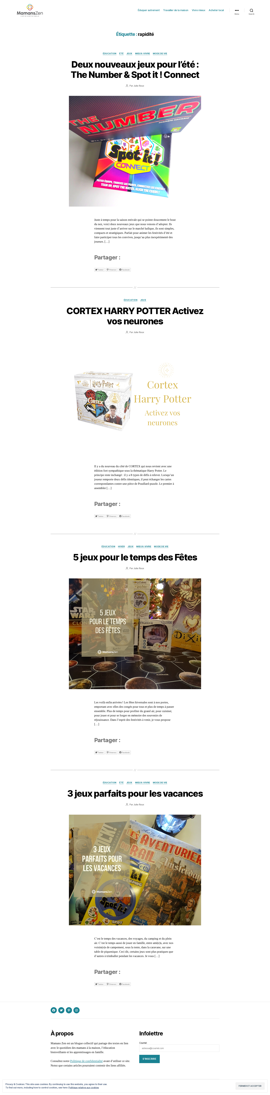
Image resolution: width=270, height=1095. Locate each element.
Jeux (129, 53)
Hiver (121, 546)
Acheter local (216, 10)
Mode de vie (160, 53)
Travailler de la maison (175, 10)
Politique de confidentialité (86, 1061)
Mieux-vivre (142, 53)
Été (121, 53)
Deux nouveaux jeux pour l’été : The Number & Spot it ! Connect (135, 69)
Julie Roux (138, 85)
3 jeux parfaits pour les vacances (135, 793)
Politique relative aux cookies (83, 1087)
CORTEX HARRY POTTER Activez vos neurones (134, 315)
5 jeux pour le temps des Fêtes (135, 557)
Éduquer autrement (149, 10)
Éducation (109, 53)
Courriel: (143, 1042)
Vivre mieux (198, 10)
